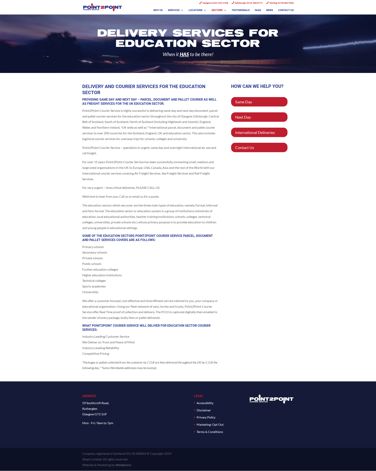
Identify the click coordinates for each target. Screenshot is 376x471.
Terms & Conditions (210, 432)
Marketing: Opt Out (210, 424)
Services (174, 10)
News (269, 10)
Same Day (243, 101)
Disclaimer (204, 410)
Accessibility (205, 403)
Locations (195, 10)
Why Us (158, 10)
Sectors (217, 10)
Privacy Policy (206, 417)
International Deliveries (255, 132)
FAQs (258, 10)
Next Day (243, 117)
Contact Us (286, 10)
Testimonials (241, 10)
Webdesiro (123, 465)
